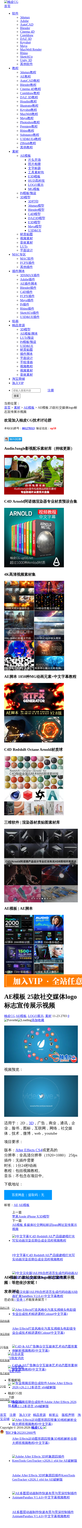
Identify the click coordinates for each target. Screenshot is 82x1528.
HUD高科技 (36, 180)
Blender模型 (36, 209)
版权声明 (68, 1415)
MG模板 (34, 189)
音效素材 (26, 242)
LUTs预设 (27, 337)
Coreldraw (26, 35)
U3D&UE (34, 230)
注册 (51, 390)
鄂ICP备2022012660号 (21, 1432)
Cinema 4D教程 (30, 89)
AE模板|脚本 (29, 333)
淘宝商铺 (18, 378)
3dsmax (25, 17)
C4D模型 (34, 214)
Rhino (24, 53)
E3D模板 (34, 176)
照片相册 (34, 164)
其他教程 (26, 147)
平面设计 (26, 250)
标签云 (54, 1415)
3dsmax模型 (36, 205)
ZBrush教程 (28, 143)
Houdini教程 (28, 101)
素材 (15, 151)
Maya (23, 46)
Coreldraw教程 (30, 93)
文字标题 (34, 168)
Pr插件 (24, 304)
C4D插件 (26, 292)
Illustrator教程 (29, 105)
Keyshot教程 (28, 109)
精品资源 (18, 325)
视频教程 (26, 366)
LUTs (23, 246)
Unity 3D (26, 60)
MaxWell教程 (29, 114)
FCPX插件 (27, 262)
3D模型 (25, 197)
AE (16, 1205)
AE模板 (25, 155)
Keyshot (25, 42)
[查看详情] (41, 865)
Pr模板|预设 (28, 193)
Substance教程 (29, 134)
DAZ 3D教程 (29, 97)
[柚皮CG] (11, 2)
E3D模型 (34, 222)
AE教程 (25, 76)
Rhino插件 (27, 308)
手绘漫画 (26, 362)
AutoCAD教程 (30, 80)
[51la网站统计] (44, 1427)
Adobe (24, 21)
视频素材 (26, 238)
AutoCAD (26, 24)
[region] (41, 865)
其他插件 (26, 267)
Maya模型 (35, 226)
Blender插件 (28, 287)
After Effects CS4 (29, 1150)
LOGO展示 (36, 184)
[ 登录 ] (19, 1299)
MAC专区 (19, 254)
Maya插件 (27, 300)
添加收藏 (37, 1020)
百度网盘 (18, 1195)
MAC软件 (27, 258)
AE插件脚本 (28, 283)
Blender (25, 28)
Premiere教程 (29, 126)
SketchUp (26, 56)
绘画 (15, 321)
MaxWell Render (31, 49)
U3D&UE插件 (30, 317)
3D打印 (33, 201)
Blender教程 (28, 84)
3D (31, 1123)
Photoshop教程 (30, 122)
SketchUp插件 (29, 312)
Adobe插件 (27, 279)
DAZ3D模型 (36, 218)
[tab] (32, 898)
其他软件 (26, 64)
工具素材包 (36, 172)
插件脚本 (18, 271)
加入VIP (18, 383)
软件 (15, 13)
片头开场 (34, 159)
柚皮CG (9, 1016)
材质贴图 (26, 234)
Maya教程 (27, 118)
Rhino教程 (27, 130)
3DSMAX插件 (30, 275)
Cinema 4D (27, 31)
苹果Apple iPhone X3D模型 (30, 1216)
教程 (15, 68)
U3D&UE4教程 (30, 139)
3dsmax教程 (28, 72)
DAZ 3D (26, 38)
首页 (7, 6)
